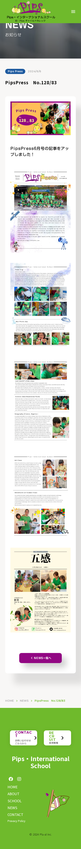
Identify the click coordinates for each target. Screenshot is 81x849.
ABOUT (13, 793)
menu (73, 11)
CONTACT (15, 814)
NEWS (24, 700)
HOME (9, 700)
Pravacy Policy (16, 821)
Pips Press (15, 71)
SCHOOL (15, 800)
